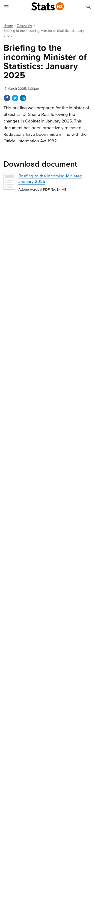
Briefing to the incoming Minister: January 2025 (50, 179)
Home (8, 25)
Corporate (24, 25)
